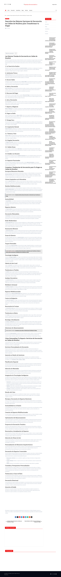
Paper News (16, 573)
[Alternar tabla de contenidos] (15, 53)
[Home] (5, 10)
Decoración (13, 10)
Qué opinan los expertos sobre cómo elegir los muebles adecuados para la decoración (49, 117)
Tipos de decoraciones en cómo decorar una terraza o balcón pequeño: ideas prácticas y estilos (50, 143)
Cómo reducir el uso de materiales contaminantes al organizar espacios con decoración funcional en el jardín (50, 181)
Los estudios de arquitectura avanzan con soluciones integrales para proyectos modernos (49, 149)
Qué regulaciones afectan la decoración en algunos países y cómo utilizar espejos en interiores (50, 111)
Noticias (26, 10)
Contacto (30, 10)
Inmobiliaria (18, 10)
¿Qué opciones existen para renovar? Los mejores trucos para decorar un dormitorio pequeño (50, 89)
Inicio (9, 10)
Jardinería (21, 554)
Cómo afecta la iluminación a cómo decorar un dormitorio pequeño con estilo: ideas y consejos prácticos (50, 57)
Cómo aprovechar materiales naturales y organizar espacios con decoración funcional (50, 51)
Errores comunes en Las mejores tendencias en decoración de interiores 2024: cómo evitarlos (50, 162)
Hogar (23, 10)
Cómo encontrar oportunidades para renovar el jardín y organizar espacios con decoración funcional (50, 45)
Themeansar (6, 574)
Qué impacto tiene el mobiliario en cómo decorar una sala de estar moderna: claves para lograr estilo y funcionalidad (50, 74)
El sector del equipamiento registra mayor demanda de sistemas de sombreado (49, 156)
